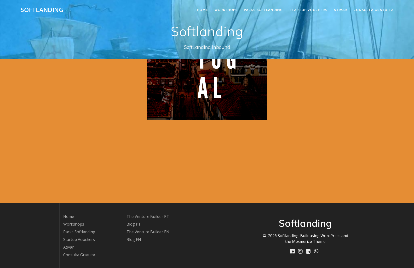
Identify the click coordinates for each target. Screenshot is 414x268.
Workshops (225, 9)
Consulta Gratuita (374, 9)
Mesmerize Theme (309, 241)
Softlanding (42, 10)
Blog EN (133, 239)
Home (202, 9)
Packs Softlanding (263, 9)
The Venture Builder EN (147, 231)
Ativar (340, 9)
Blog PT (133, 224)
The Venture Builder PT (147, 216)
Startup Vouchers (308, 9)
